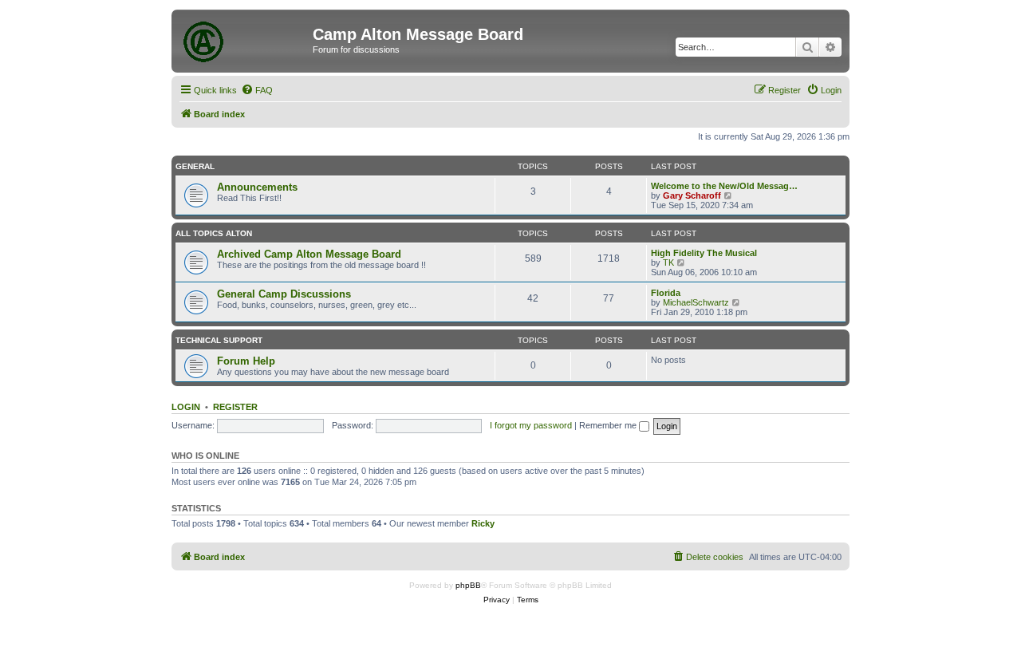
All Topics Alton (213, 233)
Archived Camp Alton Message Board (309, 254)
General (195, 166)
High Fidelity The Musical (704, 253)
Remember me (609, 425)
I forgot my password (531, 425)
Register (235, 407)
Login (185, 407)
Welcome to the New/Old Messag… (724, 186)
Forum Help (246, 361)
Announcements (257, 187)
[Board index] (244, 39)
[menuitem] (257, 90)
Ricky (483, 523)
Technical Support (218, 340)
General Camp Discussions (284, 294)
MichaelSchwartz (696, 302)
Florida (665, 293)
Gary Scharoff (692, 195)
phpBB (468, 585)
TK (668, 262)
